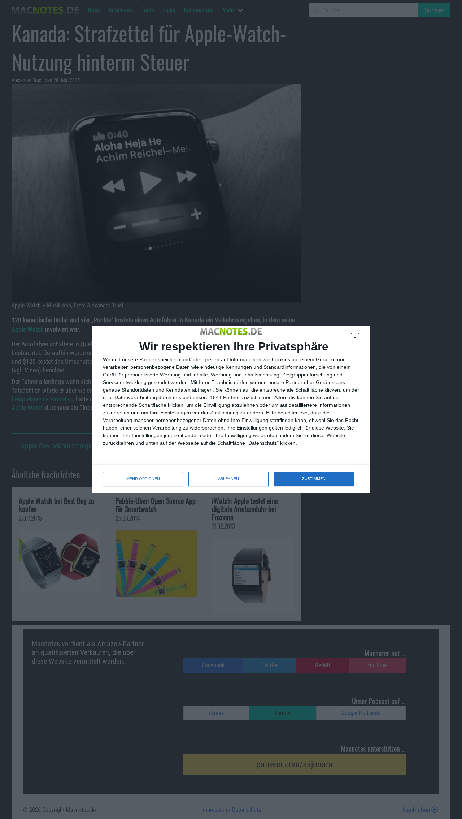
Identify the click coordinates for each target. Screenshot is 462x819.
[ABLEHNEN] (357, 339)
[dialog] (231, 409)
